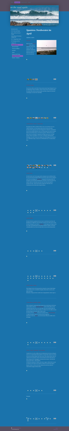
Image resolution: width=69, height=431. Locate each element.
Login (57, 428)
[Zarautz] (28, 419)
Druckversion (15, 428)
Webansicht (55, 429)
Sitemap (19, 428)
